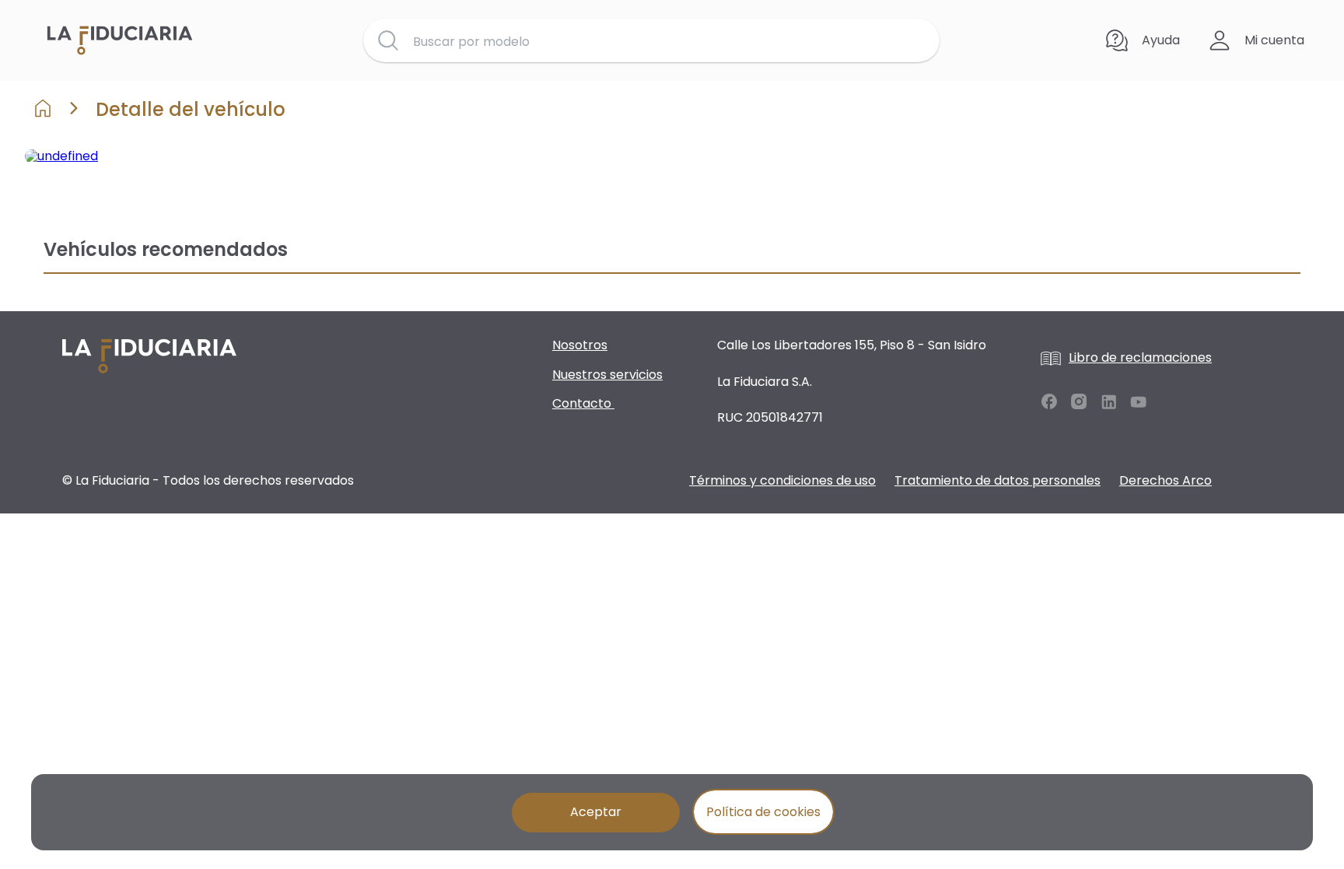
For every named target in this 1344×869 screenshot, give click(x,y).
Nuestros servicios (607, 375)
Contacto (583, 403)
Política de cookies (763, 812)
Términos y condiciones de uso (782, 480)
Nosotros (579, 345)
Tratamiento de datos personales (997, 480)
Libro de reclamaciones (1140, 357)
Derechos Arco (1165, 480)
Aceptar (595, 812)
